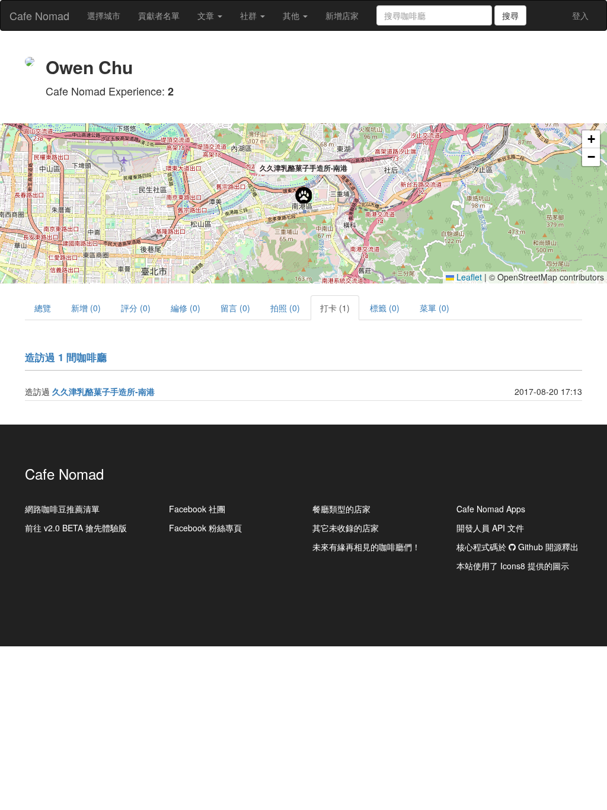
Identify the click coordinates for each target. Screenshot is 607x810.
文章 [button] (206, 15)
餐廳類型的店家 (341, 509)
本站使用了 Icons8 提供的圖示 (512, 566)
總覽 (42, 308)
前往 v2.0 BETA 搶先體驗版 (76, 528)
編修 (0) (185, 308)
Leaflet (468, 277)
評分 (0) (136, 308)
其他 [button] (292, 15)
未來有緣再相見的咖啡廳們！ (366, 547)
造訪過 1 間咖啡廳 (66, 357)
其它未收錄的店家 (345, 528)
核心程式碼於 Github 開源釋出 (517, 547)
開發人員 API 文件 (490, 528)
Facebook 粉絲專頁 (205, 528)
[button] (303, 195)
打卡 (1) (335, 308)
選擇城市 (103, 15)
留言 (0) (235, 308)
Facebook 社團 (197, 509)
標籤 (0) (385, 308)
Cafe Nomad (39, 15)
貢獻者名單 (159, 15)
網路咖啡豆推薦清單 (62, 509)
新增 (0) (86, 308)
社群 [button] (249, 15)
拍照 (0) (285, 308)
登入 (580, 15)
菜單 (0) (434, 308)
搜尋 (510, 15)
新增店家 (342, 15)
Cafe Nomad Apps (490, 509)
